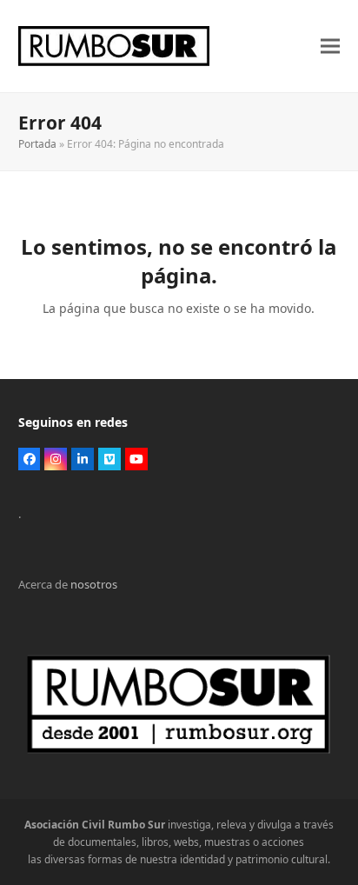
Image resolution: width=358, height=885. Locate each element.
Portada (37, 143)
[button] (330, 46)
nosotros (93, 584)
